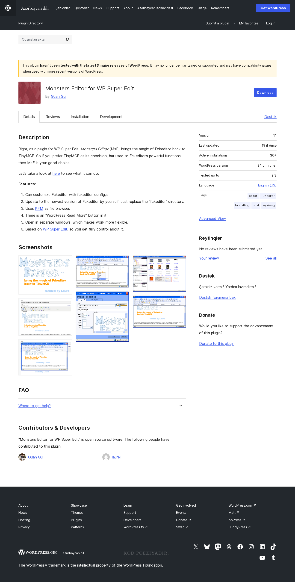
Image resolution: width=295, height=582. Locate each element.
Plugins (76, 520)
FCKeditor (268, 196)
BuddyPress (240, 527)
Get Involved (186, 505)
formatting (242, 205)
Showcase (79, 505)
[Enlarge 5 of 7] (123, 297)
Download (265, 93)
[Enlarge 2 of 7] (65, 304)
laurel (116, 457)
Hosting (24, 520)
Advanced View (212, 218)
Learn (128, 505)
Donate (183, 520)
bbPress (237, 520)
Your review (209, 258)
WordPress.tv (136, 527)
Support (130, 512)
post (256, 205)
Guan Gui (58, 96)
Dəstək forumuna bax (217, 297)
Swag (182, 527)
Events (181, 512)
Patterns (77, 527)
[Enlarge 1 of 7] (65, 261)
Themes (77, 512)
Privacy (24, 527)
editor (253, 196)
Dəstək (270, 116)
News (22, 512)
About (23, 505)
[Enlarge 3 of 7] (65, 345)
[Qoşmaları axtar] (67, 39)
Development (111, 116)
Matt (234, 512)
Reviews (53, 116)
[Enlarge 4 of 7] (123, 261)
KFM (39, 208)
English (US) (267, 185)
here (56, 173)
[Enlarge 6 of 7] (180, 261)
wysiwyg (269, 205)
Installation (80, 116)
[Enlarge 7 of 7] (180, 301)
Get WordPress (273, 8)
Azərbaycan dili (73, 553)
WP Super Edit (55, 229)
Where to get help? (34, 406)
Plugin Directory (30, 23)
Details (29, 116)
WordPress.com (243, 505)
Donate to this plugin (216, 343)
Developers (133, 520)
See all (271, 258)
